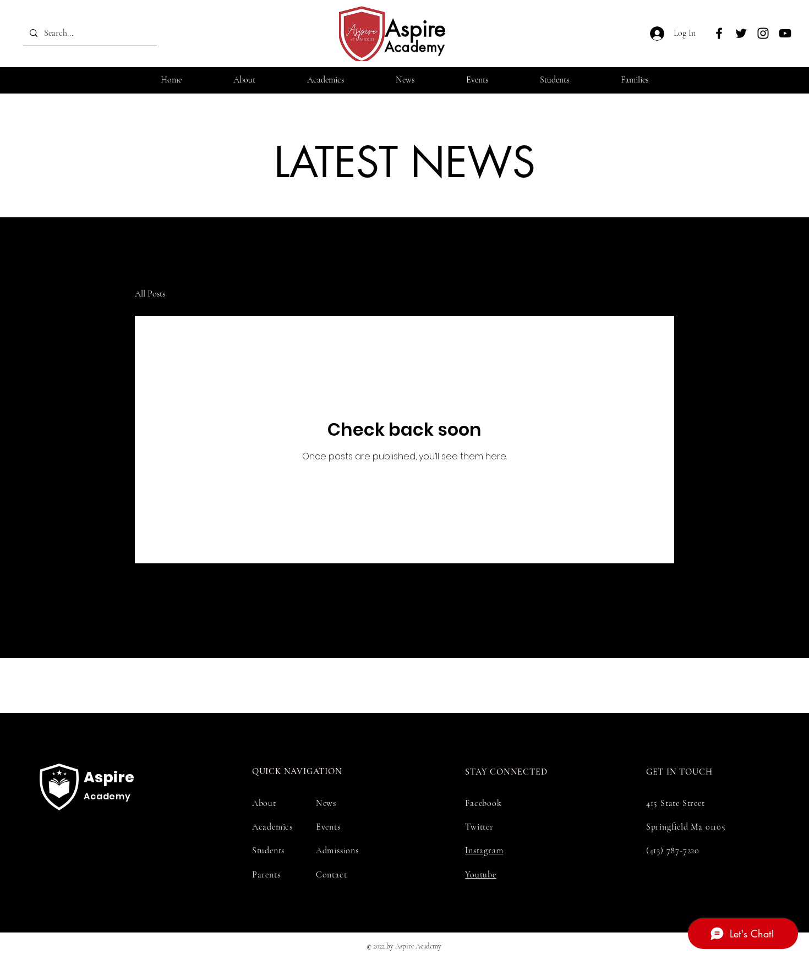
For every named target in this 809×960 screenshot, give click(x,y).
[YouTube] (785, 33)
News (326, 803)
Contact (331, 874)
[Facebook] (719, 33)
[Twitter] (741, 33)
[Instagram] (763, 33)
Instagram (484, 850)
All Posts (150, 293)
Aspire (415, 28)
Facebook (483, 803)
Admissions (337, 850)
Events (328, 826)
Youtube (480, 874)
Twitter (479, 826)
